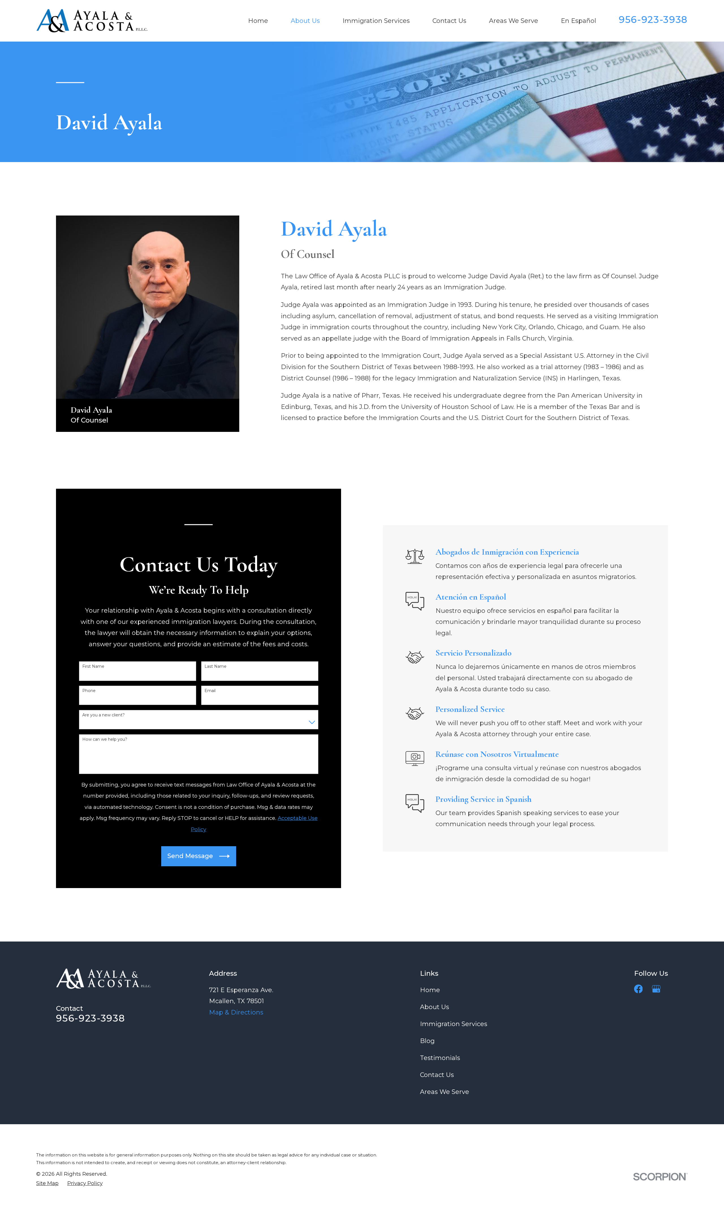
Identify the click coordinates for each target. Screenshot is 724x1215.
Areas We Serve (444, 1092)
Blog (427, 1041)
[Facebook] (638, 989)
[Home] (92, 21)
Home (430, 990)
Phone (89, 690)
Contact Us (437, 1075)
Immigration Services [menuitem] (376, 21)
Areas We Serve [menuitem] (513, 21)
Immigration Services (453, 1024)
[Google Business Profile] (656, 989)
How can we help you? (104, 739)
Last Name (215, 666)
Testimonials (440, 1058)
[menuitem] (47, 1183)
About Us (434, 1007)
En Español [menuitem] (578, 21)
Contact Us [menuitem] (449, 21)
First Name (93, 666)
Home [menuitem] (258, 21)
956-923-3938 (653, 19)
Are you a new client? (103, 715)
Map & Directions (236, 1012)
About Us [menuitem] (305, 21)
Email (210, 690)
